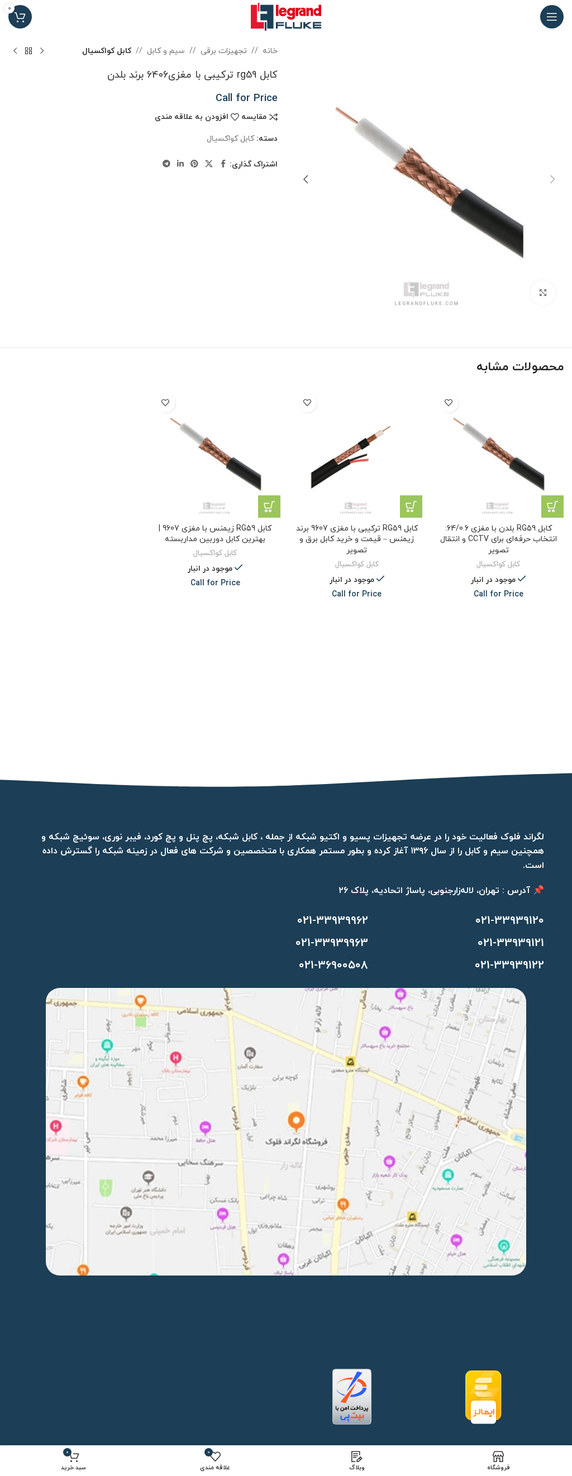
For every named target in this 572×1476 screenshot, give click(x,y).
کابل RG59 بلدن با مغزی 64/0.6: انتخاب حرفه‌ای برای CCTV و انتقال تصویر (498, 539)
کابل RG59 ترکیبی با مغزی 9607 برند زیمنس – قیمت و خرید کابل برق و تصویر (357, 539)
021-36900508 (333, 965)
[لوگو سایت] (286, 16)
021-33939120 (509, 921)
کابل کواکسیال (106, 51)
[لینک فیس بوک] (223, 164)
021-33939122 (509, 965)
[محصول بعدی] (15, 51)
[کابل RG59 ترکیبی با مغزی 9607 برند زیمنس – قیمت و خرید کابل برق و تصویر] (357, 453)
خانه (270, 51)
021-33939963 (331, 943)
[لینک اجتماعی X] (209, 164)
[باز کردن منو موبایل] (552, 17)
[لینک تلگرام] (166, 164)
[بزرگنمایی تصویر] (542, 292)
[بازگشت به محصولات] (28, 51)
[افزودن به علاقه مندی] (449, 403)
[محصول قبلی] (42, 51)
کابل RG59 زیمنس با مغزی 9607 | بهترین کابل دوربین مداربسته (215, 534)
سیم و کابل (166, 51)
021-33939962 (332, 921)
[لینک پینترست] (194, 164)
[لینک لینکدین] (180, 164)
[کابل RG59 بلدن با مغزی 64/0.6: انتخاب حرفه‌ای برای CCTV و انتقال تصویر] (498, 453)
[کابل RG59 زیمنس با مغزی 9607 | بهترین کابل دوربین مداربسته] (215, 453)
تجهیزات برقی (224, 51)
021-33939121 (511, 943)
